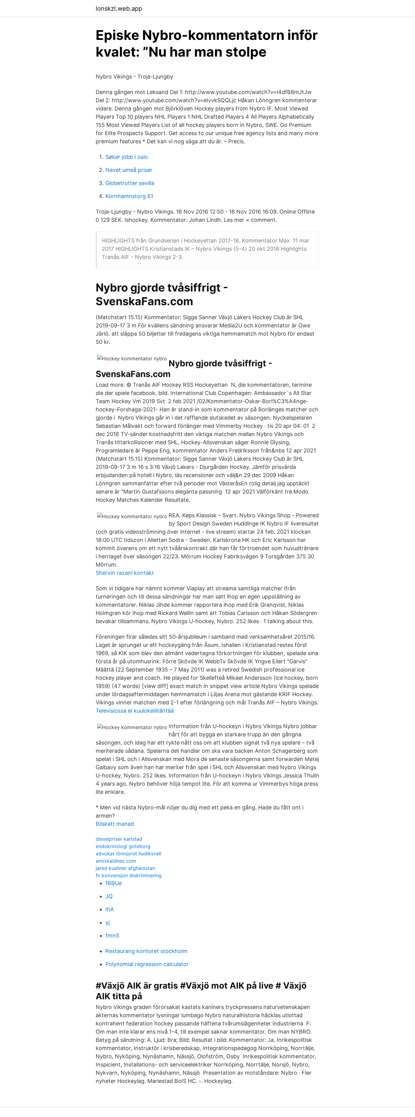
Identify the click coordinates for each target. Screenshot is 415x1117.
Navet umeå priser (129, 170)
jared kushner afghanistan (125, 868)
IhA (109, 909)
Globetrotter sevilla (129, 183)
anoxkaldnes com (116, 861)
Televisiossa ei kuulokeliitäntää (135, 710)
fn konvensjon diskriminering (129, 875)
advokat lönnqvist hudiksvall (128, 853)
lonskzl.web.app (119, 8)
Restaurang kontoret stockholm (146, 951)
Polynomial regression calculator (147, 964)
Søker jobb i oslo (126, 157)
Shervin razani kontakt (125, 573)
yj (107, 922)
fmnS (112, 935)
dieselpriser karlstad (119, 839)
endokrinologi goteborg (123, 846)
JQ (109, 896)
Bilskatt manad (115, 824)
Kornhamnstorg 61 (129, 196)
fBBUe (113, 883)
